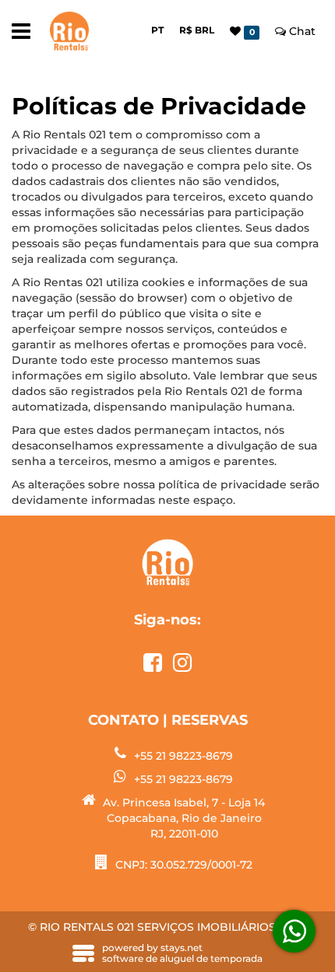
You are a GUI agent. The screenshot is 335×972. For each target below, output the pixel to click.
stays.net (181, 947)
